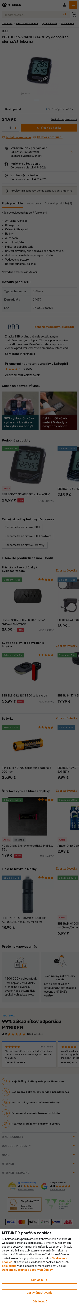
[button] (9, 1266)
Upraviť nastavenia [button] (39, 1292)
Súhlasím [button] (39, 1280)
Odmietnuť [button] (39, 1301)
